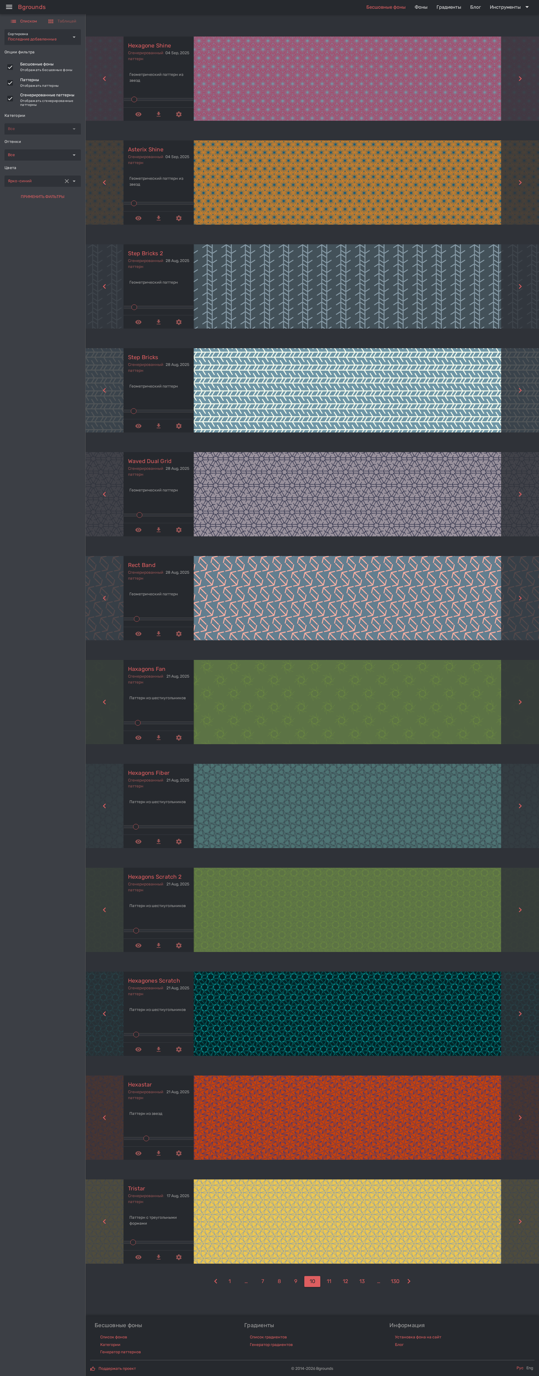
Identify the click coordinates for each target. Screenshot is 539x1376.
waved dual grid (150, 461)
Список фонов (113, 1337)
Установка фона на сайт (418, 1337)
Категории (110, 1344)
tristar (136, 1188)
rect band (142, 565)
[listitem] (42, 67)
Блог (399, 1344)
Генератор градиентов (271, 1344)
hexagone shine (149, 45)
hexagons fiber (149, 772)
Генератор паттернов (120, 1352)
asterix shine (145, 149)
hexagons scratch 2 (155, 876)
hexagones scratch (154, 980)
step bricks (143, 357)
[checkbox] (10, 67)
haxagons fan (147, 669)
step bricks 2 (145, 253)
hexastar (140, 1084)
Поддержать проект (117, 1368)
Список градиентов (268, 1337)
